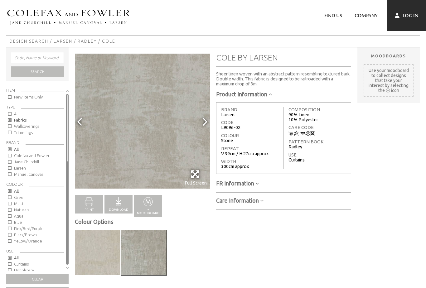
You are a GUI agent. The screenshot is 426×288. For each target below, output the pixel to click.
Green (20, 197)
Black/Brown (25, 235)
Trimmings (23, 132)
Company (366, 15)
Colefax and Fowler (32, 155)
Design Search (28, 41)
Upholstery (24, 270)
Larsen (63, 41)
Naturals (21, 210)
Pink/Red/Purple (29, 228)
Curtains (21, 264)
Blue (18, 222)
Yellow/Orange (28, 241)
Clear (37, 279)
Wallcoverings (26, 126)
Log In (410, 15)
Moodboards (388, 56)
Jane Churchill (26, 162)
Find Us (333, 15)
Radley (87, 41)
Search (38, 72)
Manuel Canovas (28, 174)
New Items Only (28, 97)
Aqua (18, 216)
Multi (18, 203)
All (16, 114)
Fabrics (20, 120)
